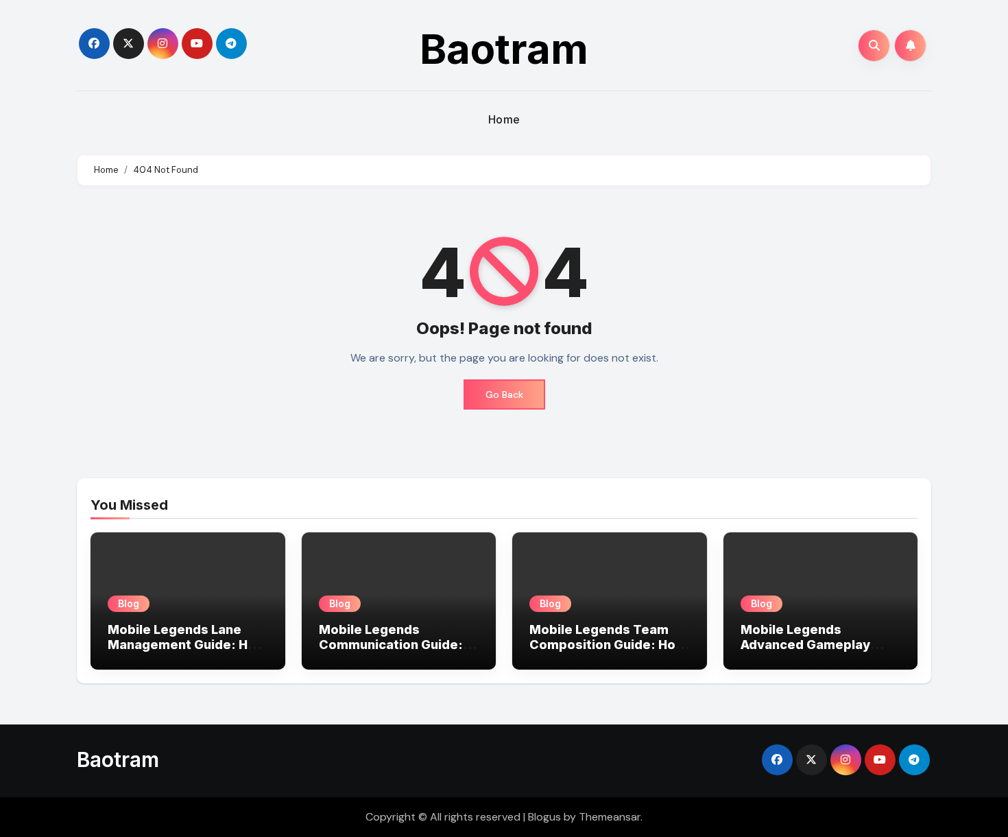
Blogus (544, 817)
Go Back (504, 394)
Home (504, 119)
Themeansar (609, 817)
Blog (128, 603)
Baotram (504, 48)
